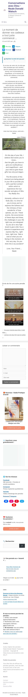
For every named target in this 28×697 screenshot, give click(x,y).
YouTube (6, 491)
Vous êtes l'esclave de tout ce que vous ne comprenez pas (13, 569)
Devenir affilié (7, 686)
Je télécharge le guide (14, 428)
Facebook (6, 480)
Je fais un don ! (14, 529)
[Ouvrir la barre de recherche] (25, 22)
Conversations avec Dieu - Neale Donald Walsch (16, 7)
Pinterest (6, 496)
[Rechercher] (22, 546)
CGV (4, 684)
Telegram (13, 496)
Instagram (6, 487)
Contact (5, 680)
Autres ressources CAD (10, 599)
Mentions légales (8, 682)
